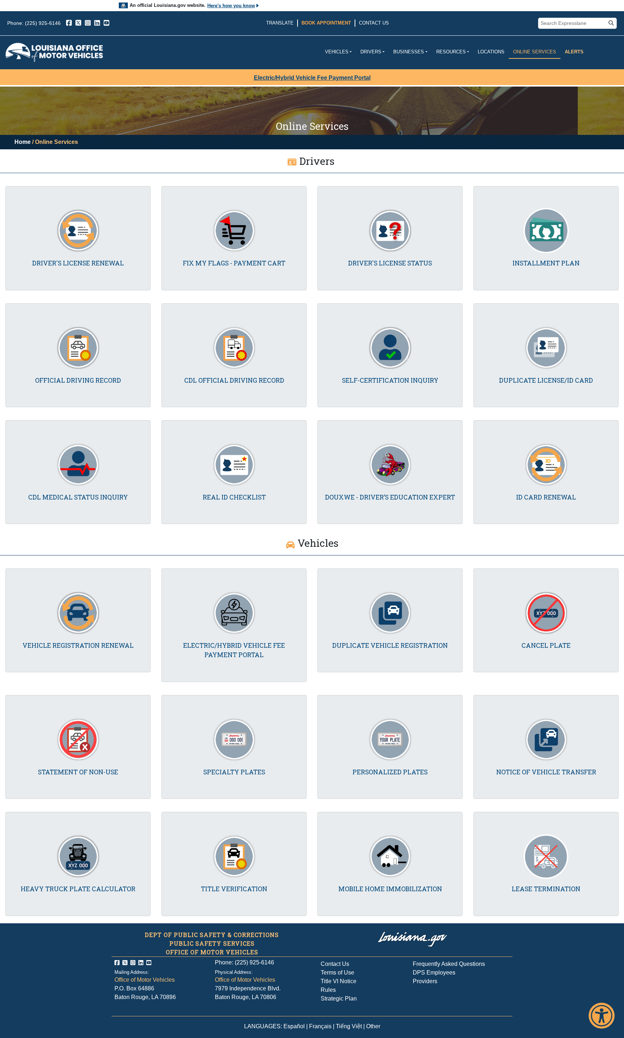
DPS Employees (434, 972)
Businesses (408, 51)
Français (320, 1026)
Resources (451, 51)
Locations (491, 51)
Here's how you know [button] (231, 5)
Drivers (370, 51)
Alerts (574, 51)
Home (22, 142)
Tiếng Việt (349, 1026)
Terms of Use (337, 972)
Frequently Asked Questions (449, 964)
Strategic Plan (339, 998)
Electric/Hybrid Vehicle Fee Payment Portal (312, 78)
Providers (425, 981)
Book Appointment (326, 23)
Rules (328, 990)
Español (294, 1026)
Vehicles (336, 51)
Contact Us (374, 23)
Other (373, 1026)
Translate (280, 23)
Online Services (534, 51)
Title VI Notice (338, 981)
